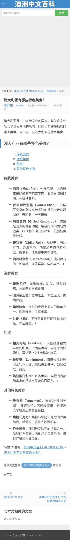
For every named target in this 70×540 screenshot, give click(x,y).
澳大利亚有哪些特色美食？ (25, 99)
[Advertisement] (35, 52)
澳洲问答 (51, 90)
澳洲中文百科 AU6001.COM (35, 4)
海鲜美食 (23, 159)
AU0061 (20, 105)
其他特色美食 (26, 168)
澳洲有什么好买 (13, 497)
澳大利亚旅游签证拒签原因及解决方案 (52, 499)
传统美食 (23, 154)
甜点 (20, 164)
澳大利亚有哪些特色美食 (36, 465)
